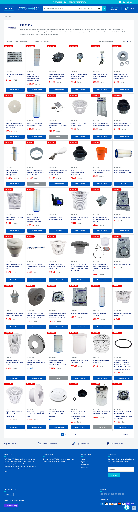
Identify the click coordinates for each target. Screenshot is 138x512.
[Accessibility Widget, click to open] (127, 507)
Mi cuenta (113, 9)
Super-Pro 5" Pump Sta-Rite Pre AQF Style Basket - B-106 (14, 314)
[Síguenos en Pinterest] (112, 494)
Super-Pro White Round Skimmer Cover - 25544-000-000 (56, 414)
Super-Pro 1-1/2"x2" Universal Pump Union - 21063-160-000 (78, 172)
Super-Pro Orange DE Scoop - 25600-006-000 (101, 171)
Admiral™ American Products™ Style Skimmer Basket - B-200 (57, 266)
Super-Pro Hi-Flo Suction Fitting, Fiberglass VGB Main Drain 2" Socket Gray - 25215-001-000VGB (80, 267)
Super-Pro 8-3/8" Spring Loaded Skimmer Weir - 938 (101, 124)
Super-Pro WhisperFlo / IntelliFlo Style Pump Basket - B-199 (14, 363)
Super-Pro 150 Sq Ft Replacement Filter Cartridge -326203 (12, 172)
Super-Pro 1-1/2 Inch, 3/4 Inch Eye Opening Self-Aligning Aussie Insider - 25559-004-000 (78, 415)
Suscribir (114, 475)
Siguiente (126, 434)
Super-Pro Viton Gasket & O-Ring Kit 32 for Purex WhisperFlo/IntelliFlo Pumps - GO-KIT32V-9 (123, 415)
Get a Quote (123, 183)
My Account (84, 462)
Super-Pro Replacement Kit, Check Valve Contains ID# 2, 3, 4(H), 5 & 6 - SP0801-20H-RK (101, 267)
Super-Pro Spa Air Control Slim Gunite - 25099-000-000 (14, 266)
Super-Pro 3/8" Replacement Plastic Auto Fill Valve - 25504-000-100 (58, 172)
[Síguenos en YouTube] (116, 494)
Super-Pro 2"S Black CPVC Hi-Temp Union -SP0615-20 (122, 124)
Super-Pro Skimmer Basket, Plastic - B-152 (101, 361)
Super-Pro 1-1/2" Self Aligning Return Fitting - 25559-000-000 (121, 76)
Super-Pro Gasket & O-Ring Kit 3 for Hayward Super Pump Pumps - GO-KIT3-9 (57, 316)
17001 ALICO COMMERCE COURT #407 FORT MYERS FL (69, 2)
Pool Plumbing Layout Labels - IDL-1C (14, 75)
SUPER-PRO (9, 71)
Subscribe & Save (127, 2)
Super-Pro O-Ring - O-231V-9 (79, 313)
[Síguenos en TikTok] (119, 494)
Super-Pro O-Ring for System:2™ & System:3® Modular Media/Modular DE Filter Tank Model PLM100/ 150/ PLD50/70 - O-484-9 (122, 365)
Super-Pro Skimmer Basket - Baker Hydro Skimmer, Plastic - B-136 (14, 414)
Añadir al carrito (15, 89)
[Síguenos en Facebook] (101, 494)
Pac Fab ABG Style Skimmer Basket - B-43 (122, 314)
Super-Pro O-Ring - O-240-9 (122, 217)
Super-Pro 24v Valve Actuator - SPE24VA (55, 218)
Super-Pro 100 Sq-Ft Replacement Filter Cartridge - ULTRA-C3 (34, 219)
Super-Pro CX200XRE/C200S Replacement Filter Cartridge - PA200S (33, 77)
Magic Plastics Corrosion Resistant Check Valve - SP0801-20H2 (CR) (56, 76)
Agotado (58, 136)
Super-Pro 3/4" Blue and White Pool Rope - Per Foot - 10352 (36, 266)
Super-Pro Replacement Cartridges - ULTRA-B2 (34, 124)
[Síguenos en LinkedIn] (123, 494)
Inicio (5, 16)
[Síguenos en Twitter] (105, 494)
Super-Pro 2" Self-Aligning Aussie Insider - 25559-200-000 (35, 414)
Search (83, 459)
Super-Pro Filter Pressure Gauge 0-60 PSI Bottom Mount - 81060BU (79, 76)
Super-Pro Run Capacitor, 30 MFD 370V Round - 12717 (101, 413)
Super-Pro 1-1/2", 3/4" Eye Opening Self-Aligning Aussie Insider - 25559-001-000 (36, 316)
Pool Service (85, 464)
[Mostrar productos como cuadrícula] (127, 41)
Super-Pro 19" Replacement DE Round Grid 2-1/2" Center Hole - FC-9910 (14, 125)
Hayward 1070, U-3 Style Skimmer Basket (78, 124)
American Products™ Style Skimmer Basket (79, 218)
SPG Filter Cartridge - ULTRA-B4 (99, 314)
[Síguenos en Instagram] (109, 494)
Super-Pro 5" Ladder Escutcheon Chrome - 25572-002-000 (36, 363)
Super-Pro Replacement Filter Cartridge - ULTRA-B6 (123, 171)
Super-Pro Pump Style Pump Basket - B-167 (14, 218)
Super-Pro (12, 16)
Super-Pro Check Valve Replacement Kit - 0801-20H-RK (58, 125)
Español (7, 494)
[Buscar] (104, 8)
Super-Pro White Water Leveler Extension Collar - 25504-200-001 (35, 172)
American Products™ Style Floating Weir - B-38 (79, 361)
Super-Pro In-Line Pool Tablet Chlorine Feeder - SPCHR (100, 76)
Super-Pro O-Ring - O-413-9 (122, 264)
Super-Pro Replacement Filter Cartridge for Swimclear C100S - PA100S (57, 363)
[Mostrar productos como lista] (130, 41)
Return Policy (85, 467)
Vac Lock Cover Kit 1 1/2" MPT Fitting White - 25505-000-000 (101, 219)
